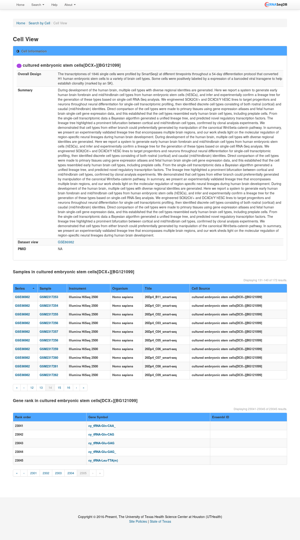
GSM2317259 (49, 349)
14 (50, 387)
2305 (83, 473)
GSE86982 (66, 242)
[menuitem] (20, 4)
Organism (120, 288)
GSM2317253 (49, 297)
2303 (58, 473)
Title (148, 288)
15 (59, 387)
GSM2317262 (49, 375)
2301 (33, 473)
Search (36, 4)
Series (20, 288)
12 (32, 387)
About (68, 4)
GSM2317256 (49, 323)
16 (68, 387)
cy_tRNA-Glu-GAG (101, 443)
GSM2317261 (49, 366)
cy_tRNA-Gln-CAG (101, 434)
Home (20, 4)
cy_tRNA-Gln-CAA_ (102, 425)
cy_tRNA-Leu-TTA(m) (103, 460)
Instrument (77, 288)
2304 (71, 473)
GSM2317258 (49, 340)
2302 (46, 473)
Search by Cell (39, 23)
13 (41, 387)
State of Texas (160, 521)
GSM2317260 (49, 357)
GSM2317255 (49, 314)
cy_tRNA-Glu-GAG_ (102, 451)
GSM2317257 (49, 331)
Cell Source (201, 288)
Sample (45, 288)
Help (54, 4)
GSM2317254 (49, 305)
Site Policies (138, 521)
